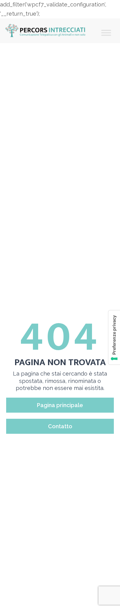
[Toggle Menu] (106, 33)
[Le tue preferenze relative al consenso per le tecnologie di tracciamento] (114, 337)
